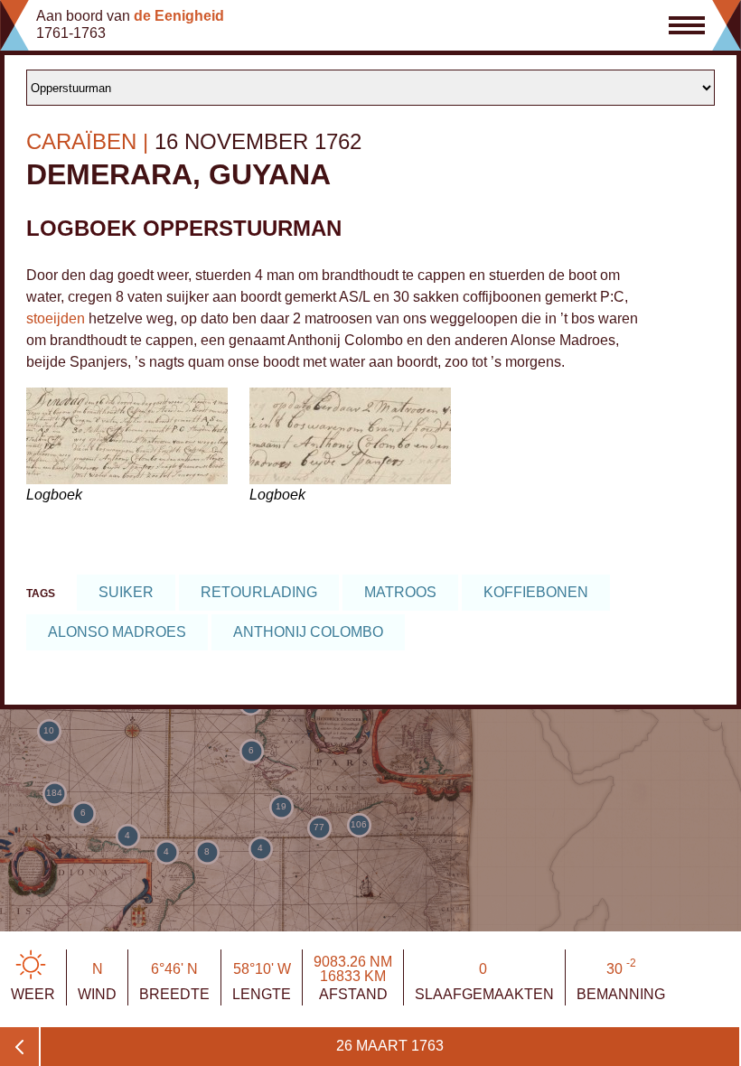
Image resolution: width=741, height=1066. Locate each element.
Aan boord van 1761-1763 (130, 24)
